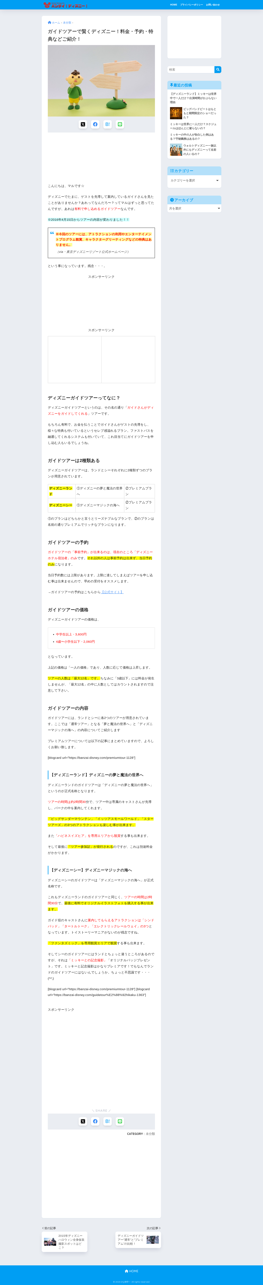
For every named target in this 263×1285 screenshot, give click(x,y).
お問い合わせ (213, 4)
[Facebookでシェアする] (95, 124)
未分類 (150, 1134)
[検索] (217, 69)
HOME (173, 4)
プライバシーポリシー (191, 4)
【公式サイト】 (112, 592)
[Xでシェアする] (83, 124)
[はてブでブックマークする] (107, 124)
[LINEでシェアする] (120, 124)
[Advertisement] (101, 158)
